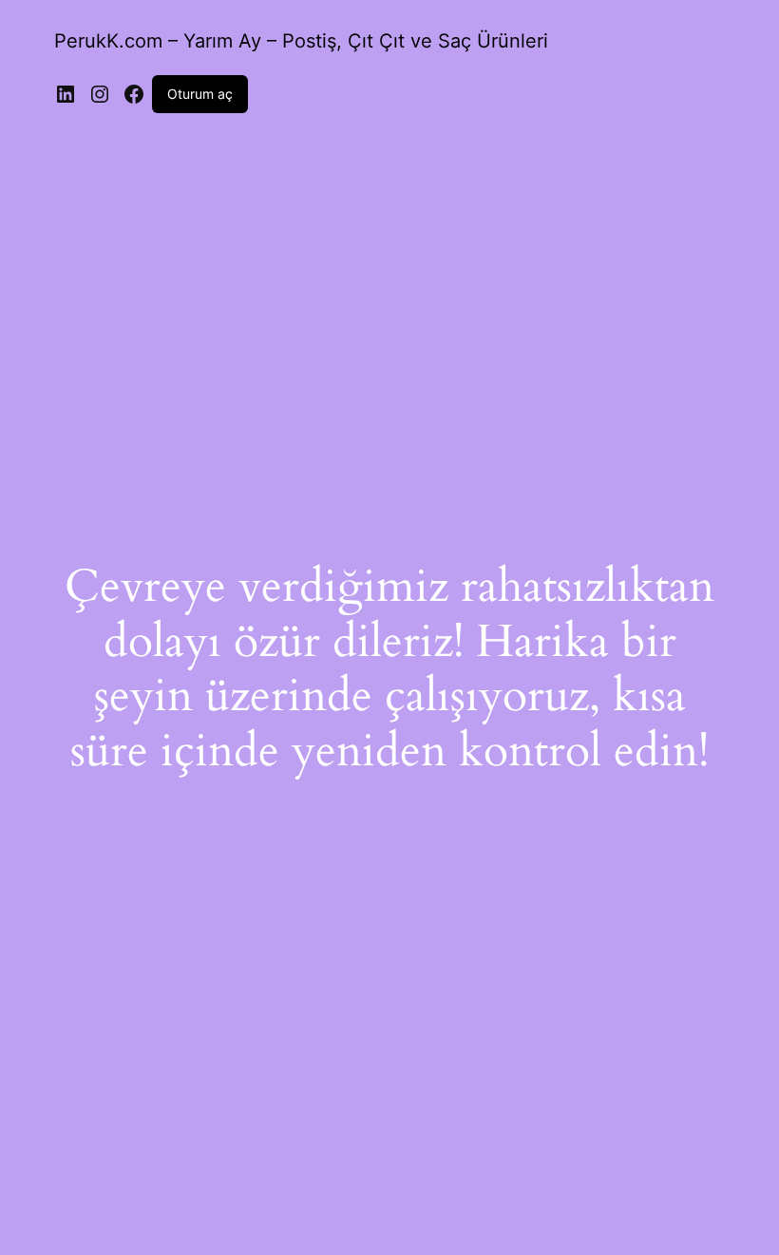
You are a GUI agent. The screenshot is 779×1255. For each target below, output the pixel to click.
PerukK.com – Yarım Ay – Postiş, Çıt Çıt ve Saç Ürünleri (301, 40)
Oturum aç (200, 94)
